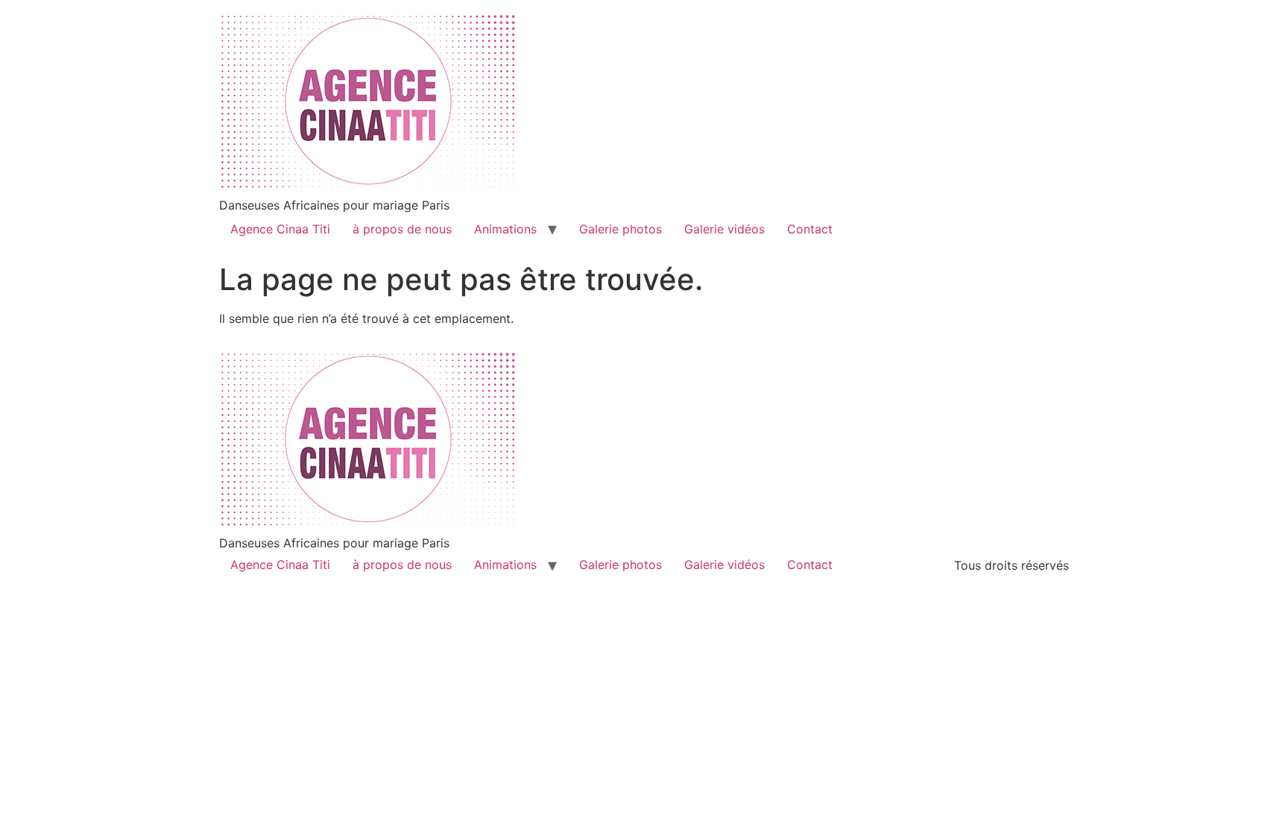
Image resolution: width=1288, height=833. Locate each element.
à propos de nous (402, 228)
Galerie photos (620, 228)
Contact (810, 228)
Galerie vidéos (724, 228)
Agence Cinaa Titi (280, 228)
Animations (505, 228)
